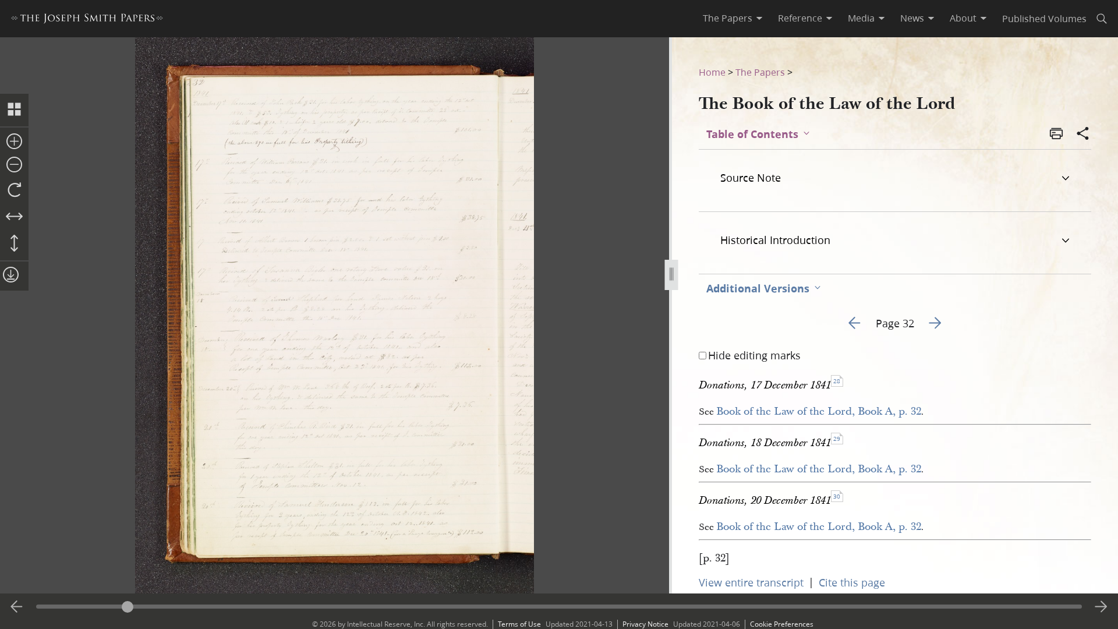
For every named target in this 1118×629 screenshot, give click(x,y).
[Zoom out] (14, 165)
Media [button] (861, 18)
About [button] (963, 18)
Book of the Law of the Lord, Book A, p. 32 (818, 411)
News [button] (912, 18)
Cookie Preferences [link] (781, 624)
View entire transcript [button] (751, 582)
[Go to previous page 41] (17, 607)
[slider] (558, 607)
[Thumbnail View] (14, 110)
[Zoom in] (14, 142)
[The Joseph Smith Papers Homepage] (87, 20)
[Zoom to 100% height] (14, 244)
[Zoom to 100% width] (14, 217)
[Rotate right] (14, 190)
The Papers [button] (727, 18)
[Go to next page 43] (1101, 607)
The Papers (760, 72)
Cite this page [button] (852, 582)
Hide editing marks (754, 355)
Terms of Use (519, 624)
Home (712, 72)
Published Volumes (1044, 18)
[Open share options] (1083, 134)
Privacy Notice (645, 624)
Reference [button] (800, 18)
